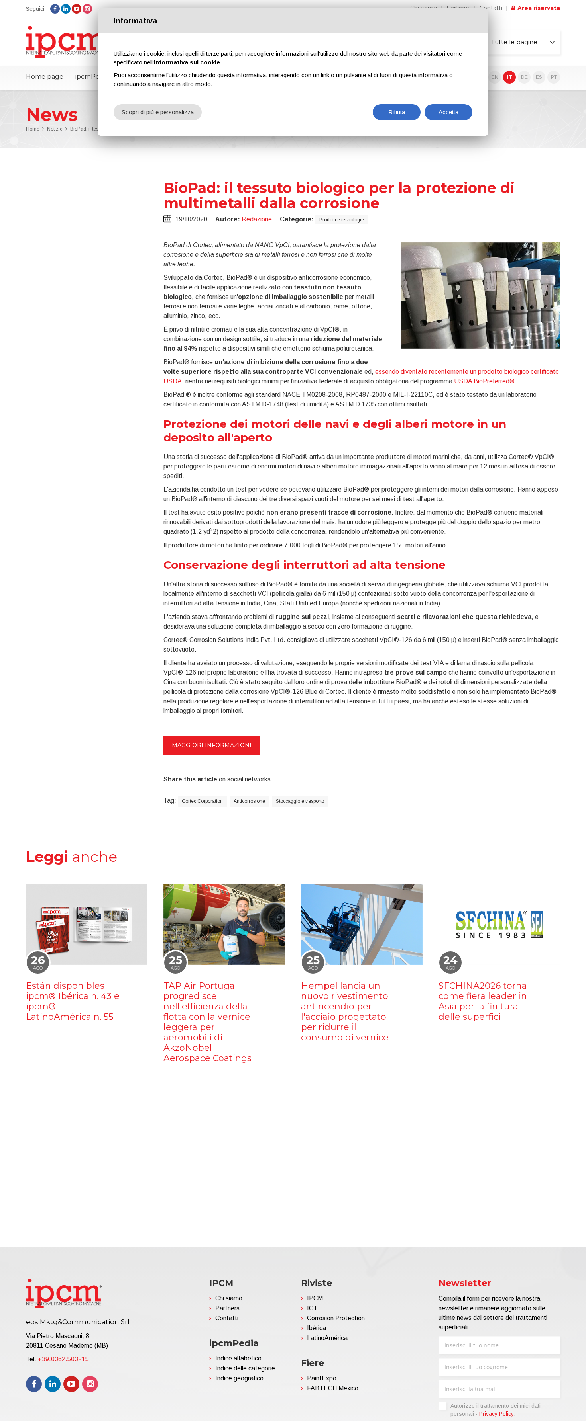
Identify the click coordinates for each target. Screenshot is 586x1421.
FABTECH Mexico (332, 1388)
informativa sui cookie (187, 62)
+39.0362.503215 (63, 1359)
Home (32, 129)
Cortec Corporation (202, 801)
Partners (227, 1308)
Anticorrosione (249, 801)
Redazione (257, 219)
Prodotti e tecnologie (341, 220)
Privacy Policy (496, 1414)
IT (509, 77)
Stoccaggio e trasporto (300, 801)
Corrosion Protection (336, 1318)
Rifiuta (396, 112)
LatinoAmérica (327, 1338)
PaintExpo (321, 1378)
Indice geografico (239, 1378)
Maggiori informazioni (212, 745)
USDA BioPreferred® (484, 381)
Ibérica (316, 1328)
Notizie (55, 129)
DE (524, 77)
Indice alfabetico (238, 1358)
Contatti (491, 8)
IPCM (315, 1298)
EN (495, 77)
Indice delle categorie (245, 1368)
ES (539, 77)
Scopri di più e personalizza (158, 112)
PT (554, 77)
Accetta (448, 112)
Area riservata (538, 8)
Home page (44, 76)
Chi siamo (228, 1298)
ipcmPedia (92, 76)
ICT (312, 1308)
